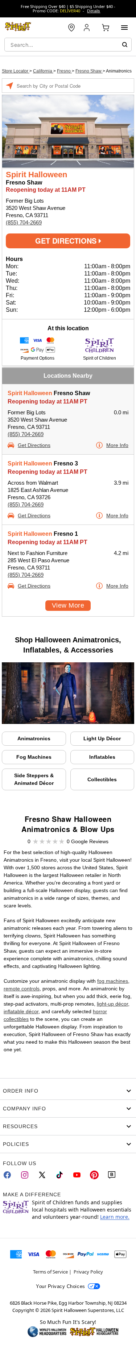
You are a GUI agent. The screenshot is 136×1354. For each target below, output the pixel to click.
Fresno (64, 71)
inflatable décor (21, 1011)
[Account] (87, 27)
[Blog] (111, 1175)
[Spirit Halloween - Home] (18, 27)
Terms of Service (50, 1271)
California (43, 71)
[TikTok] (59, 1175)
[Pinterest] (94, 1175)
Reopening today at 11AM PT (47, 401)
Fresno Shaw (89, 71)
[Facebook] (7, 1175)
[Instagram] (24, 1175)
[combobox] (68, 44)
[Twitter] (42, 1175)
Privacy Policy (88, 1271)
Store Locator (15, 71)
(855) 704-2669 (24, 222)
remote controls (22, 988)
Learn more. (114, 1216)
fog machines (112, 981)
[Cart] (105, 27)
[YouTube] (77, 1175)
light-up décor (112, 1004)
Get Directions (67, 240)
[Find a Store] (71, 27)
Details (93, 11)
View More (68, 605)
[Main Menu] (124, 27)
